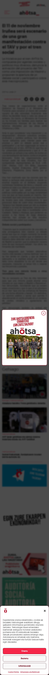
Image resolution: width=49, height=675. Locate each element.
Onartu (24, 651)
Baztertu (24, 658)
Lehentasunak (24, 666)
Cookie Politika (13, 672)
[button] (44, 610)
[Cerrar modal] (43, 313)
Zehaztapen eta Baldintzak (30, 672)
